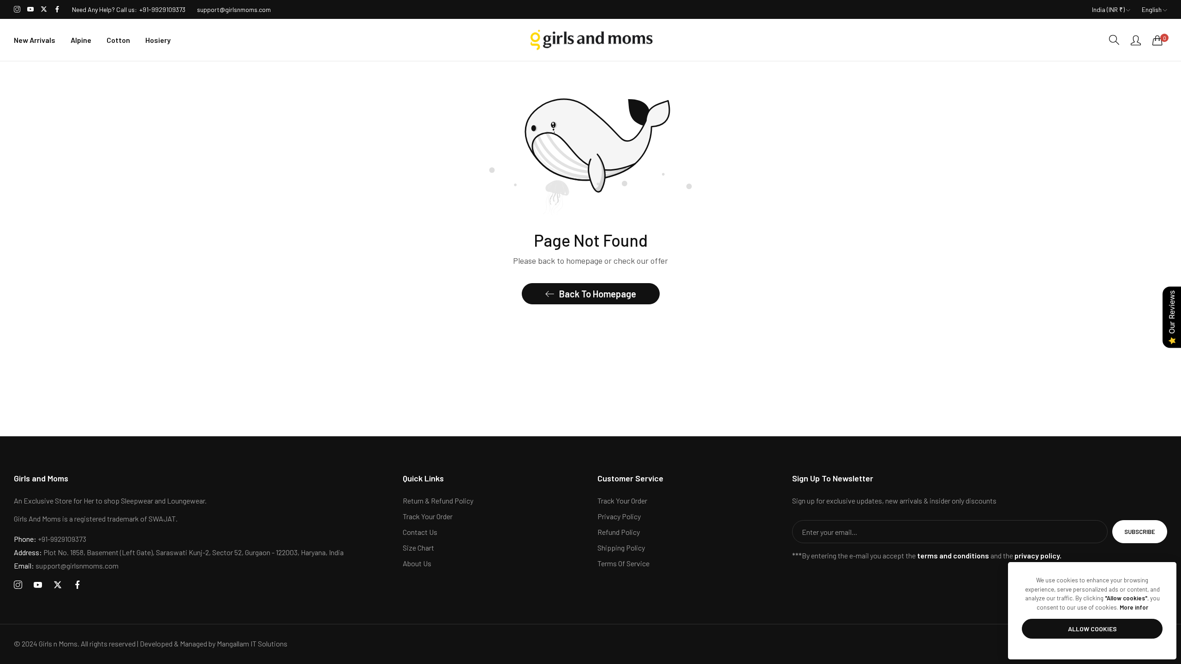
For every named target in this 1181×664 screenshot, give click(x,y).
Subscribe (1139, 531)
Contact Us (420, 532)
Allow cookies (1092, 629)
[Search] (1114, 40)
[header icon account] (1136, 40)
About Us (417, 563)
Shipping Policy (621, 547)
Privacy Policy (619, 516)
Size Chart (418, 547)
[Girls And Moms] (590, 40)
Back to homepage (597, 293)
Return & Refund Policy (438, 500)
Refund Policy (618, 532)
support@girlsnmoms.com (66, 565)
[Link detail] (17, 9)
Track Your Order (428, 516)
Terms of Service (623, 563)
